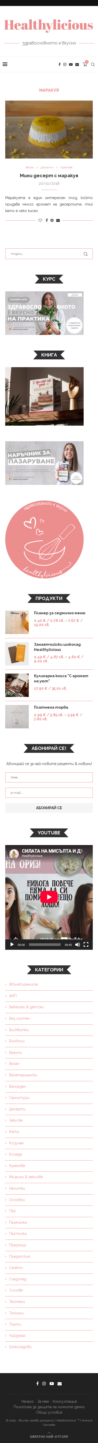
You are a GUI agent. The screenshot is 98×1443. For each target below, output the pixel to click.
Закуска (16, 1120)
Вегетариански (23, 1075)
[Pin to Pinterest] (52, 220)
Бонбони (17, 1041)
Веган (14, 1064)
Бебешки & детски (26, 1007)
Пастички (18, 1233)
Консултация (65, 1401)
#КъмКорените (23, 984)
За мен (43, 1401)
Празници (17, 1245)
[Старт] (12, 944)
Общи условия (49, 1412)
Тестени (17, 1302)
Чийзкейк (17, 1336)
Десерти (17, 1109)
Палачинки (18, 1222)
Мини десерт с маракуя (49, 175)
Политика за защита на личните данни (49, 1407)
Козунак (16, 1143)
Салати (16, 1268)
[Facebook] (60, 64)
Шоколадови (20, 1347)
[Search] (92, 64)
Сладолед (17, 1279)
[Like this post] (40, 220)
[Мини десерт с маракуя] (49, 130)
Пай (12, 1211)
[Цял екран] (86, 944)
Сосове (16, 1290)
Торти (15, 1324)
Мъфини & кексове (26, 1177)
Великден (17, 1086)
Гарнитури (19, 1098)
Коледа (15, 1154)
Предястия (19, 1256)
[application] (49, 897)
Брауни (15, 1052)
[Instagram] (64, 64)
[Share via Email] (58, 220)
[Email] (77, 64)
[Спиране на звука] (77, 944)
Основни (17, 1200)
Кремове (17, 1166)
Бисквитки (19, 1030)
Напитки (17, 1188)
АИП (13, 996)
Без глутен (19, 1018)
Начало (27, 1401)
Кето (14, 1132)
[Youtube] (71, 64)
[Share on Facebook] (47, 220)
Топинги (16, 1313)
